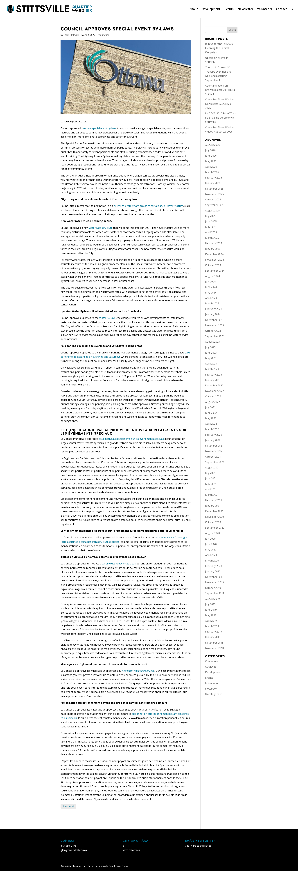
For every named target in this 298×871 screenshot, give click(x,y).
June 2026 (211, 155)
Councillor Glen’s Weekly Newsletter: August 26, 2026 (219, 104)
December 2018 (214, 642)
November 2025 (214, 194)
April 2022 (211, 423)
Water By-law (107, 318)
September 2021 (214, 462)
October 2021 (213, 456)
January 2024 (212, 314)
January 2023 (212, 380)
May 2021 (210, 484)
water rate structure (101, 227)
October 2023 (213, 330)
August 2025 (212, 210)
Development (211, 9)
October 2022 (213, 396)
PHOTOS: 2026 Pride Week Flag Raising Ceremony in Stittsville (220, 118)
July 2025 (210, 216)
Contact (281, 9)
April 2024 (211, 298)
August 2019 (212, 599)
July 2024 (210, 281)
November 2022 (214, 391)
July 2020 (210, 538)
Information (103, 34)
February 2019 (213, 631)
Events (229, 9)
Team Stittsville (71, 34)
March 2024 (212, 303)
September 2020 (214, 527)
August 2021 (212, 467)
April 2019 (211, 620)
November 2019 (214, 582)
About (194, 9)
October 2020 (213, 522)
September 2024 (214, 270)
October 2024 (213, 265)
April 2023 (211, 363)
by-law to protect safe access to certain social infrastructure (148, 206)
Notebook (211, 688)
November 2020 (214, 516)
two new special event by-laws (98, 128)
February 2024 (213, 309)
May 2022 (210, 418)
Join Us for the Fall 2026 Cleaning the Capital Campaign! (219, 48)
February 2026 (213, 177)
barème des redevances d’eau (119, 563)
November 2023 (214, 325)
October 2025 (213, 199)
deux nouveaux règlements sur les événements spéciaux (132, 438)
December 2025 (214, 188)
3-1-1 (126, 845)
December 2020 (214, 511)
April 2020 (211, 555)
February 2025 (213, 243)
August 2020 (212, 533)
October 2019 (213, 588)
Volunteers (264, 9)
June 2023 (211, 352)
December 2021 (214, 445)
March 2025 (212, 238)
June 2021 (211, 478)
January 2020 (212, 571)
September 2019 (214, 593)
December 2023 (214, 320)
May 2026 (210, 161)
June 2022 (211, 413)
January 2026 (212, 183)
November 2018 (214, 648)
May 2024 (210, 292)
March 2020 (212, 560)
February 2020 (213, 566)
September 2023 (214, 336)
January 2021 (212, 505)
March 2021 (212, 495)
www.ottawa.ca (131, 850)
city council (68, 806)
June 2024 (211, 287)
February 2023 (213, 374)
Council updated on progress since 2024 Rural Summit (220, 90)
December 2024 (214, 254)
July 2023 (210, 347)
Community (212, 661)
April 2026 (211, 166)
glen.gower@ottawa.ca (74, 850)
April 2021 (211, 489)
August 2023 (212, 341)
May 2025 (210, 227)
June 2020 (211, 544)
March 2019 (212, 626)
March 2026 (212, 172)
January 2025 (212, 248)
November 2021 (214, 451)
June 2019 (211, 609)
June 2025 (211, 221)
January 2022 (212, 440)
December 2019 (214, 577)
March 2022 (212, 429)
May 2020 (210, 549)
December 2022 (214, 385)
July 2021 (210, 473)
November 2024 (214, 259)
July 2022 (210, 407)
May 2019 (210, 615)
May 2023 (210, 358)
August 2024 (212, 276)
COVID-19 (211, 666)
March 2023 (212, 369)
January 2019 (212, 637)
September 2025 (214, 205)
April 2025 (211, 232)
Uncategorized (213, 694)
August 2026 (212, 145)
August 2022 (212, 402)
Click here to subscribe (198, 845)
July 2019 (210, 604)
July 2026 (210, 150)
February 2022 (213, 434)
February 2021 (213, 500)
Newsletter (245, 9)
